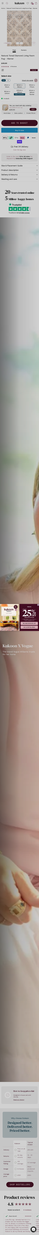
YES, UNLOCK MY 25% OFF (29, 623)
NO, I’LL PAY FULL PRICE (29, 627)
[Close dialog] (38, 605)
